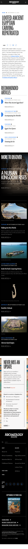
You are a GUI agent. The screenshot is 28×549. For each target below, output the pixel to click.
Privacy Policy (3, 486)
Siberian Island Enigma (7, 343)
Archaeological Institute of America (12, 400)
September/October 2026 (14, 495)
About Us (4, 452)
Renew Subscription (9, 522)
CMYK (16, 538)
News (3, 12)
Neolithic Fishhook (6, 308)
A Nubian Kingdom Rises (9, 77)
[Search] (2, 442)
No (7, 421)
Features (17, 452)
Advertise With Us (7, 459)
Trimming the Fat (10, 141)
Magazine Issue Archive (10, 525)
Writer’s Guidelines (7, 455)
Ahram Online (15, 56)
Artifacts (17, 471)
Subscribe (5, 520)
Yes (7, 418)
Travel (3, 474)
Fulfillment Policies (7, 463)
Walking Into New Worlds (8, 228)
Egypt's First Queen (10, 128)
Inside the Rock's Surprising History (11, 269)
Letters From (18, 467)
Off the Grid (18, 459)
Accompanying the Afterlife (13, 115)
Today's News (4, 471)
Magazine (12, 397)
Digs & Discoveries (20, 455)
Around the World (20, 463)
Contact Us (3, 482)
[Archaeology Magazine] (14, 438)
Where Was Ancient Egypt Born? (14, 102)
